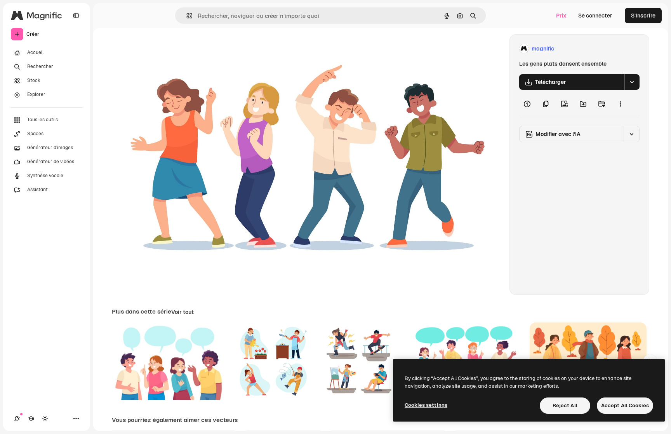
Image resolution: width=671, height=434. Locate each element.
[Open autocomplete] (186, 16)
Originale (163, 48)
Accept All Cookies (625, 405)
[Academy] (31, 418)
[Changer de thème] (45, 418)
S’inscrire (643, 15)
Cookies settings (426, 405)
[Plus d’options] (620, 104)
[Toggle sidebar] (76, 15)
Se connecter (595, 15)
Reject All (565, 405)
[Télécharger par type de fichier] (632, 82)
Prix (561, 15)
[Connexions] (17, 418)
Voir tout (182, 312)
